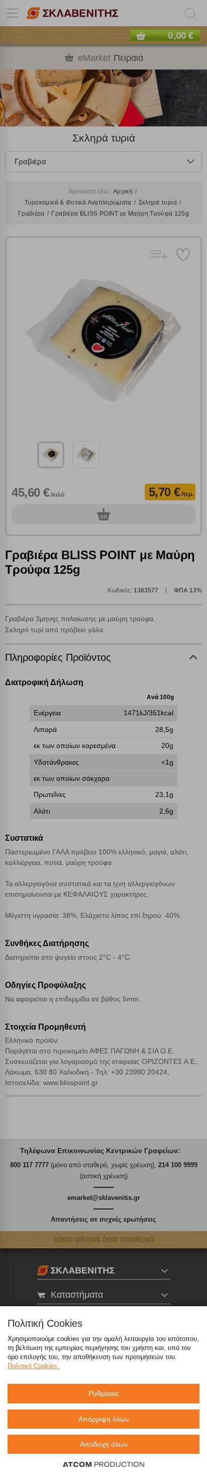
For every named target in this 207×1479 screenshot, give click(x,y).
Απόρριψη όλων (103, 1419)
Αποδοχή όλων (104, 1444)
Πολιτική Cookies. (33, 1366)
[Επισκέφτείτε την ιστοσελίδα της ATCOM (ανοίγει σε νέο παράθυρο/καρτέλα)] (103, 1465)
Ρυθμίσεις (103, 1393)
